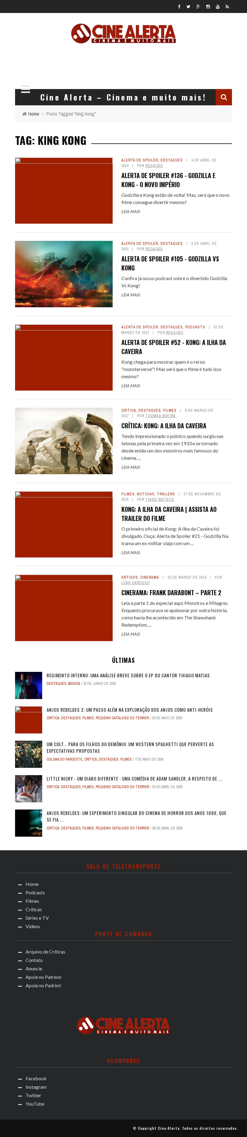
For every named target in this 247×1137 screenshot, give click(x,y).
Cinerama (149, 577)
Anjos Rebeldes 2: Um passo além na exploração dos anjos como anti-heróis (130, 709)
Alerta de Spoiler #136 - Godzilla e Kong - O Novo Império (168, 180)
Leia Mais (130, 211)
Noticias (146, 494)
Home (32, 884)
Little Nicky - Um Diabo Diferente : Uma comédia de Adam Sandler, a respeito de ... (134, 778)
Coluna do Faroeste (65, 759)
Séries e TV (37, 918)
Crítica (128, 410)
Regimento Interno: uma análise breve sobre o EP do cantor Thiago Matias (128, 675)
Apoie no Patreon (43, 977)
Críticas (34, 909)
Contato (34, 960)
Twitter (33, 1095)
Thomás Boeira (160, 416)
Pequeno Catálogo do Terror (122, 718)
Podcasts (195, 327)
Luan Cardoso (135, 582)
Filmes (170, 410)
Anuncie (34, 968)
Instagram (36, 1087)
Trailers (166, 494)
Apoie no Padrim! (43, 985)
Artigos (129, 577)
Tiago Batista (159, 499)
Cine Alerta (169, 1128)
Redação (154, 165)
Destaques (172, 160)
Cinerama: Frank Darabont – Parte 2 (171, 592)
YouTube (35, 1104)
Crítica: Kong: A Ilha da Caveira (163, 425)
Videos (33, 926)
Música (74, 683)
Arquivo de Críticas (45, 951)
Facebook (36, 1078)
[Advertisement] (123, 64)
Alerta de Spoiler (139, 160)
